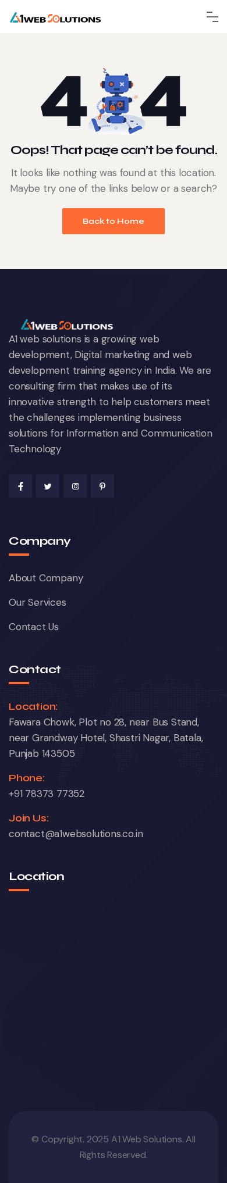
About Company (46, 577)
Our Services (37, 602)
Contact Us (34, 626)
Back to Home (113, 221)
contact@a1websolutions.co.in (76, 833)
